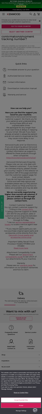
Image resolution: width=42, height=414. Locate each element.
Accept (21, 405)
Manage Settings (21, 410)
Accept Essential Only (21, 400)
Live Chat (35, 410)
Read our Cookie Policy (21, 392)
